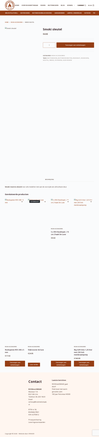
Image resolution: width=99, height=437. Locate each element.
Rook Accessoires (58, 55)
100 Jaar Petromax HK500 (61, 394)
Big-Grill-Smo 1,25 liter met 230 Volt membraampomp (83, 352)
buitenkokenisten (65, 58)
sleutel (46, 60)
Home (17, 5)
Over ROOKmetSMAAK (30, 5)
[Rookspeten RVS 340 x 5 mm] (15, 271)
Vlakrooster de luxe (36, 350)
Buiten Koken (25, 13)
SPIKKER (31, 434)
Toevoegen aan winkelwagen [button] (15, 363)
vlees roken (67, 60)
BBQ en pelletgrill (11, 13)
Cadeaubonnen (59, 13)
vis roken (58, 60)
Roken (43, 5)
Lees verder (34, 364)
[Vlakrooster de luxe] (38, 271)
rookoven (85, 58)
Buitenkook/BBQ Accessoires (42, 13)
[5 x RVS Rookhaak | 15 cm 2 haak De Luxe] (61, 212)
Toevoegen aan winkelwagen (75, 45)
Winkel (70, 5)
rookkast (76, 58)
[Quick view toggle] (22, 201)
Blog (63, 5)
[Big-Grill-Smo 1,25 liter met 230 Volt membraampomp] (84, 271)
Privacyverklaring (34, 420)
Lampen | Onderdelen (74, 13)
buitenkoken (52, 58)
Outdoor (87, 13)
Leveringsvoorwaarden (36, 422)
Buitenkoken (53, 5)
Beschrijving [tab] (49, 179)
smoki (51, 60)
